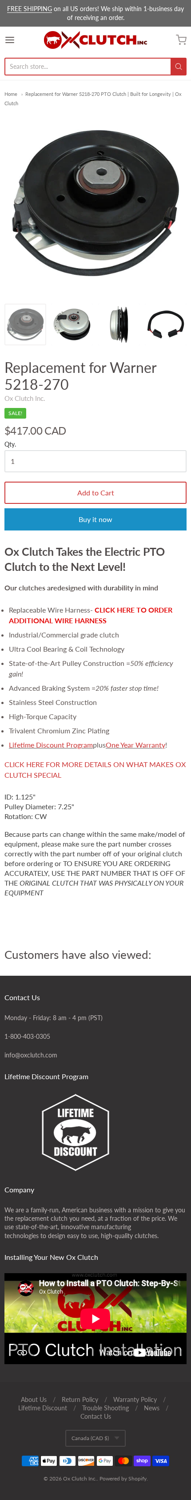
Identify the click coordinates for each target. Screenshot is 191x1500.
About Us (34, 1399)
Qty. (10, 444)
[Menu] (22, 40)
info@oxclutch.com (30, 1055)
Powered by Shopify (123, 1478)
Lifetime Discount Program (51, 744)
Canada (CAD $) (90, 1438)
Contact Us (95, 1416)
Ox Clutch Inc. (24, 398)
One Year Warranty (135, 744)
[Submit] (179, 66)
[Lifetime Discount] (95, 1132)
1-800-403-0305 (27, 1036)
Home (10, 94)
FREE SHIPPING (29, 8)
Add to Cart (95, 492)
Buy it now (95, 519)
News (151, 1408)
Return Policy (80, 1399)
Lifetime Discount (42, 1408)
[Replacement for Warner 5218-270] (25, 324)
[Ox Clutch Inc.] (95, 40)
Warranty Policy (135, 1399)
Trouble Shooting (105, 1408)
